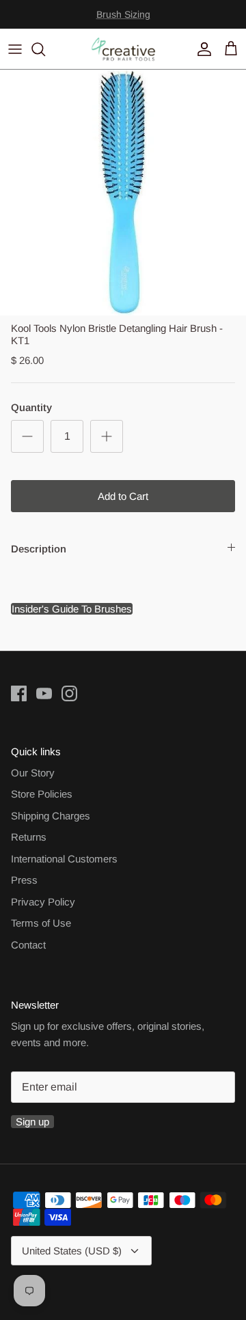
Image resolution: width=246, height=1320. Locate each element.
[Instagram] (69, 693)
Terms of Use (41, 923)
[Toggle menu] (15, 49)
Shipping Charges (50, 816)
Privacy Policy (43, 902)
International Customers (64, 859)
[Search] (45, 49)
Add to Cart (123, 496)
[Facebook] (19, 693)
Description (38, 548)
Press (24, 880)
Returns (28, 837)
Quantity (31, 407)
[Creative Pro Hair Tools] (123, 49)
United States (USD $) (72, 1250)
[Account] (201, 49)
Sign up (32, 1121)
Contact (28, 945)
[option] (123, 192)
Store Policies (41, 794)
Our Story (33, 772)
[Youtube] (44, 693)
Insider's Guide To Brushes (123, 19)
